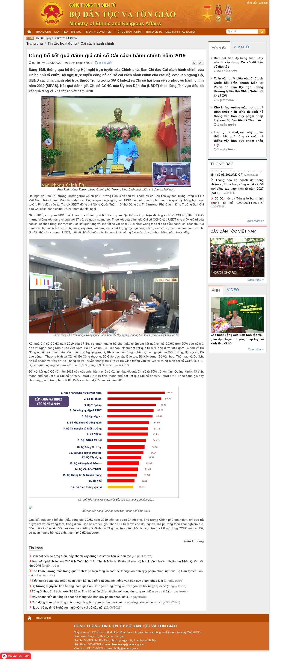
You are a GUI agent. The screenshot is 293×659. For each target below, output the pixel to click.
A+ (200, 62)
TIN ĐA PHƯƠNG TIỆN (97, 31)
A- (194, 62)
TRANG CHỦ (43, 31)
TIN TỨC (76, 31)
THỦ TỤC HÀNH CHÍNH (128, 31)
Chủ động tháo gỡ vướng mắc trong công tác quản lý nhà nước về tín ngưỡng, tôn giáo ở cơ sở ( (106, 602)
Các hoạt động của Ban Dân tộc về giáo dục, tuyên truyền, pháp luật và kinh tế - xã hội (237, 339)
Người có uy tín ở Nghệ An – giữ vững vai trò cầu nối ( (77, 607)
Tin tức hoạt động (62, 43)
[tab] (219, 47)
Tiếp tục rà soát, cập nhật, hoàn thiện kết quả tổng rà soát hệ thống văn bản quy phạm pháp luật (238, 140)
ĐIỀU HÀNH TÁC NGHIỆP (180, 31)
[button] (216, 316)
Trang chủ (34, 43)
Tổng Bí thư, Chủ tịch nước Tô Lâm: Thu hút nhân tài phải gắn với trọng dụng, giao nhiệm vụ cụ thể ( (110, 591)
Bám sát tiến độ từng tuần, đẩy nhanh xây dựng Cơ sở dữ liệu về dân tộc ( (92, 556)
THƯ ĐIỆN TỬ (154, 31)
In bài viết (105, 62)
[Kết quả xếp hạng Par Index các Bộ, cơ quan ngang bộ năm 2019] (116, 442)
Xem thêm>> (256, 279)
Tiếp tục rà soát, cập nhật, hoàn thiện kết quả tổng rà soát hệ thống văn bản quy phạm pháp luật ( (107, 580)
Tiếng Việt (251, 2)
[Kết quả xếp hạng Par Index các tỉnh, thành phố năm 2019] (116, 507)
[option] (237, 257)
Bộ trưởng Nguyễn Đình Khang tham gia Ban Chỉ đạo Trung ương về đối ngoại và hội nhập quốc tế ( (109, 586)
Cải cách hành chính (97, 43)
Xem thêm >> (255, 220)
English (263, 2)
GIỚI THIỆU (61, 31)
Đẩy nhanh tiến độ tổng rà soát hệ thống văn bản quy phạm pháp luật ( (89, 596)
